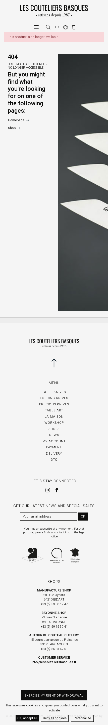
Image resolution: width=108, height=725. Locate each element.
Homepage (16, 120)
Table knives (54, 392)
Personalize (82, 718)
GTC (54, 459)
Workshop (54, 422)
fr (57, 26)
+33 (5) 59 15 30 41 (54, 626)
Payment (54, 447)
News (54, 435)
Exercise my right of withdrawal (54, 695)
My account (54, 441)
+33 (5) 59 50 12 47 (54, 604)
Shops (54, 429)
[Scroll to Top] (54, 363)
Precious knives (54, 404)
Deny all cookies (55, 718)
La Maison (54, 416)
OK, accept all (27, 718)
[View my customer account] (66, 26)
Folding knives (54, 398)
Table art (54, 410)
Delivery (54, 453)
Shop (12, 127)
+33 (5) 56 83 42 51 (54, 649)
